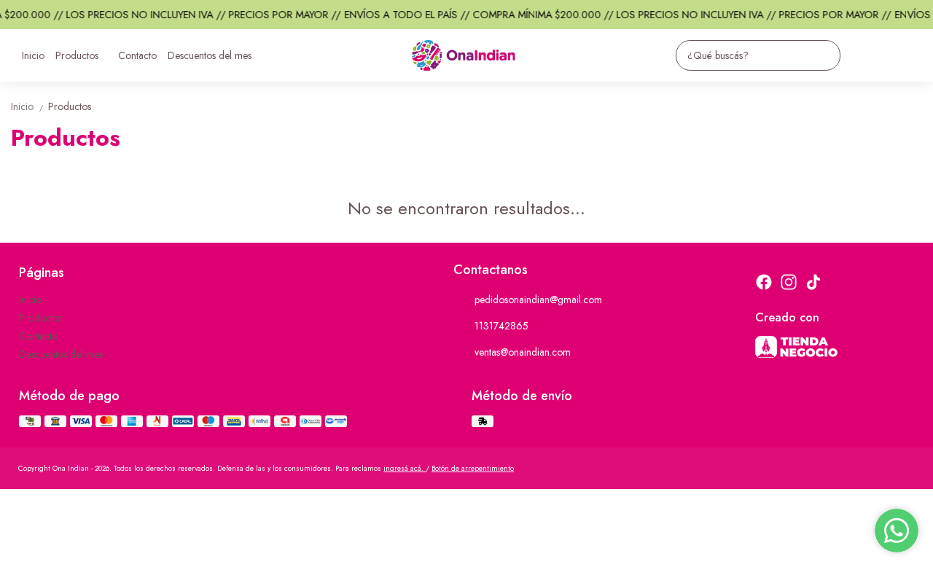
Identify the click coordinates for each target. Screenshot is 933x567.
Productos (76, 55)
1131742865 (501, 325)
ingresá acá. (404, 468)
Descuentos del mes (209, 55)
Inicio (33, 55)
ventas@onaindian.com (523, 352)
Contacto (137, 55)
